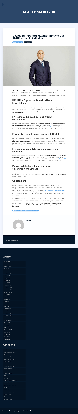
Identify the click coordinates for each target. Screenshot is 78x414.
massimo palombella (9, 392)
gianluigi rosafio (8, 378)
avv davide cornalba (9, 349)
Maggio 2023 (7, 278)
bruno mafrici (7, 356)
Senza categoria (8, 396)
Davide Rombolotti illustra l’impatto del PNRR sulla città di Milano (38, 37)
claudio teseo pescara (9, 363)
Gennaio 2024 (7, 271)
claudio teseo (7, 361)
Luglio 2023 (7, 275)
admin (28, 220)
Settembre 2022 (8, 292)
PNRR (36, 210)
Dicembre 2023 (8, 273)
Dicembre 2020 (8, 329)
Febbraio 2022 (7, 308)
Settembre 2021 (8, 320)
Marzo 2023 (7, 282)
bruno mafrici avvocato (10, 359)
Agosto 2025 (7, 261)
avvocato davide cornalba (10, 352)
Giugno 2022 (7, 299)
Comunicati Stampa (9, 366)
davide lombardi (8, 368)
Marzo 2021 (7, 327)
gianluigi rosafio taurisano (10, 380)
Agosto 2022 (7, 294)
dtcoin (5, 375)
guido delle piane (8, 382)
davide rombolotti (18, 42)
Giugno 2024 (7, 264)
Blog (5, 354)
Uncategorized (8, 399)
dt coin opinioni (8, 373)
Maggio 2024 (7, 266)
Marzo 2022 (7, 306)
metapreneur (7, 394)
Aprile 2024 (7, 268)
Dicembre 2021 (8, 313)
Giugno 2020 (7, 334)
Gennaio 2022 (7, 311)
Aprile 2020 (7, 336)
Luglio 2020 (7, 332)
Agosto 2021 (7, 322)
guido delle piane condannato (11, 385)
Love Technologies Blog (39, 11)
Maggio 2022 (7, 301)
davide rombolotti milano (28, 210)
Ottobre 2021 (7, 318)
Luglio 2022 (7, 296)
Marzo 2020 (7, 339)
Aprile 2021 (6, 325)
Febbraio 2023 (7, 285)
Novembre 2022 (8, 289)
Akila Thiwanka (28, 411)
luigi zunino (7, 389)
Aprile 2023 (7, 280)
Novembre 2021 (8, 315)
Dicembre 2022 (8, 287)
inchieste (6, 387)
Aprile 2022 (7, 304)
